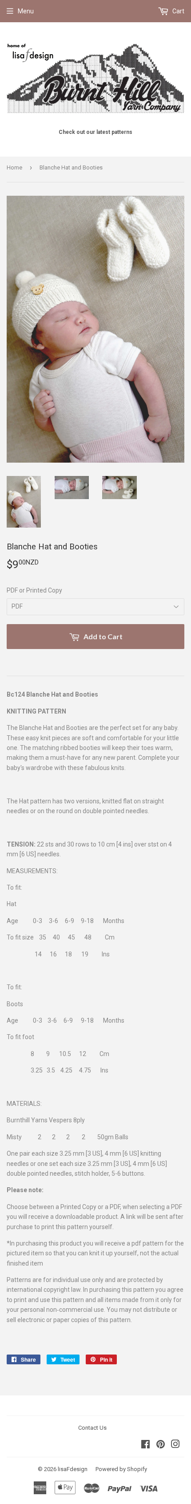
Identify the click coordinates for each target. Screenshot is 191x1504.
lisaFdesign (73, 1469)
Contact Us (92, 1427)
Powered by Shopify (121, 1469)
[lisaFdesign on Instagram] (175, 1445)
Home (14, 167)
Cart (177, 11)
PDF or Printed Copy (34, 590)
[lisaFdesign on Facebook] (145, 1445)
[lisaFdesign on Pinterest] (160, 1445)
